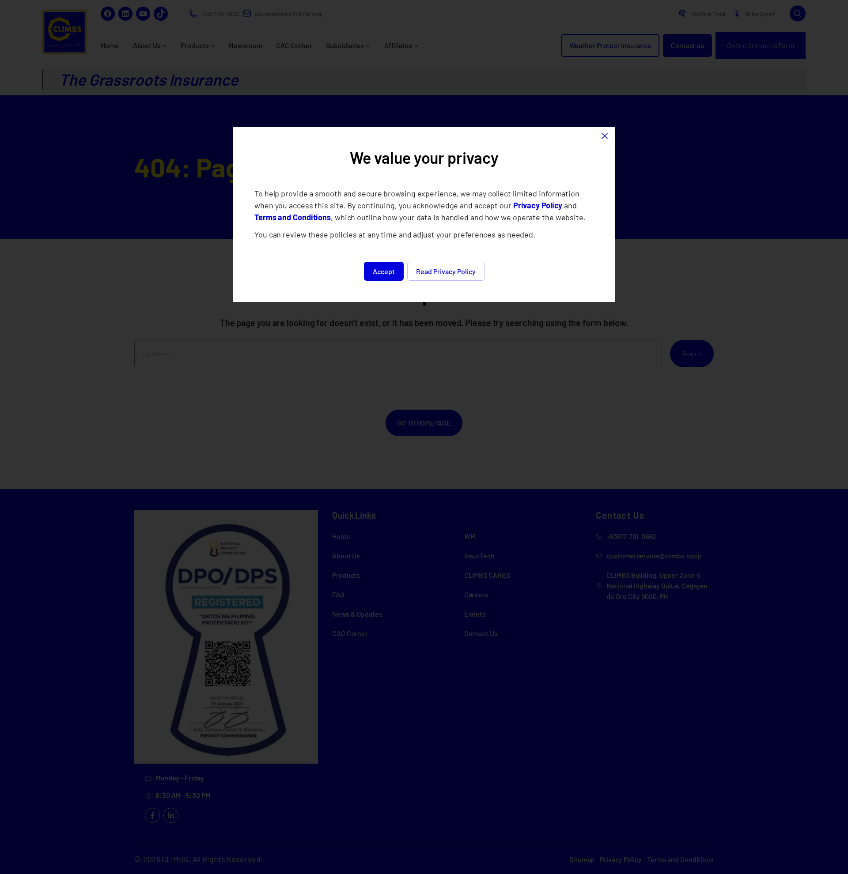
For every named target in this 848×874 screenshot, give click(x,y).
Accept (384, 271)
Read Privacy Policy (446, 271)
